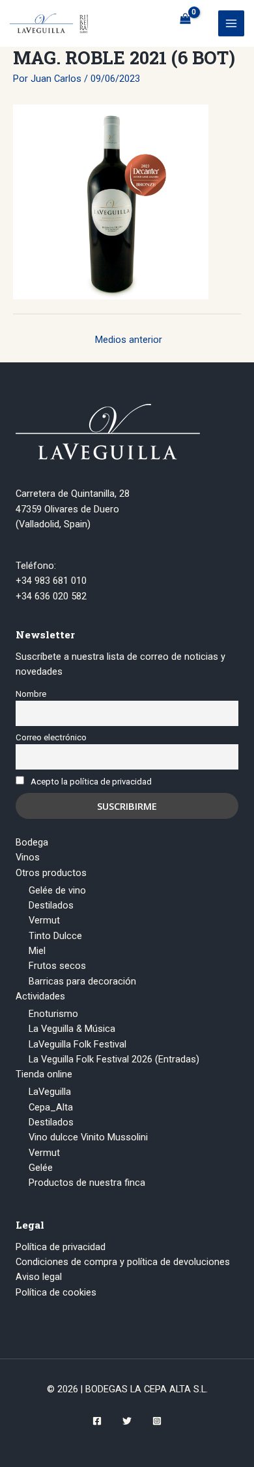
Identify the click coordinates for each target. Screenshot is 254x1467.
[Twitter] (127, 1420)
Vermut (44, 920)
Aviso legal (39, 1277)
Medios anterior (128, 339)
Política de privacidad (61, 1247)
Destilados (51, 905)
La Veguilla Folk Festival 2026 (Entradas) (114, 1059)
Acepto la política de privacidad (91, 781)
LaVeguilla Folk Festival (77, 1044)
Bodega (32, 842)
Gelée (41, 1167)
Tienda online (44, 1074)
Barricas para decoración (82, 981)
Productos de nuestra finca (87, 1182)
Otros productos (51, 873)
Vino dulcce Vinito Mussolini (88, 1137)
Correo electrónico (51, 737)
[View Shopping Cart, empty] (185, 19)
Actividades (40, 996)
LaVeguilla (50, 1091)
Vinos (28, 857)
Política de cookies (56, 1292)
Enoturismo (53, 1014)
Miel (37, 951)
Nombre (31, 694)
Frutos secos (57, 966)
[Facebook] (97, 1420)
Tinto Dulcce (55, 936)
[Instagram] (157, 1420)
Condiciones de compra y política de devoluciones (123, 1262)
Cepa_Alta (51, 1107)
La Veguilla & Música (72, 1028)
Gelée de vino (57, 890)
